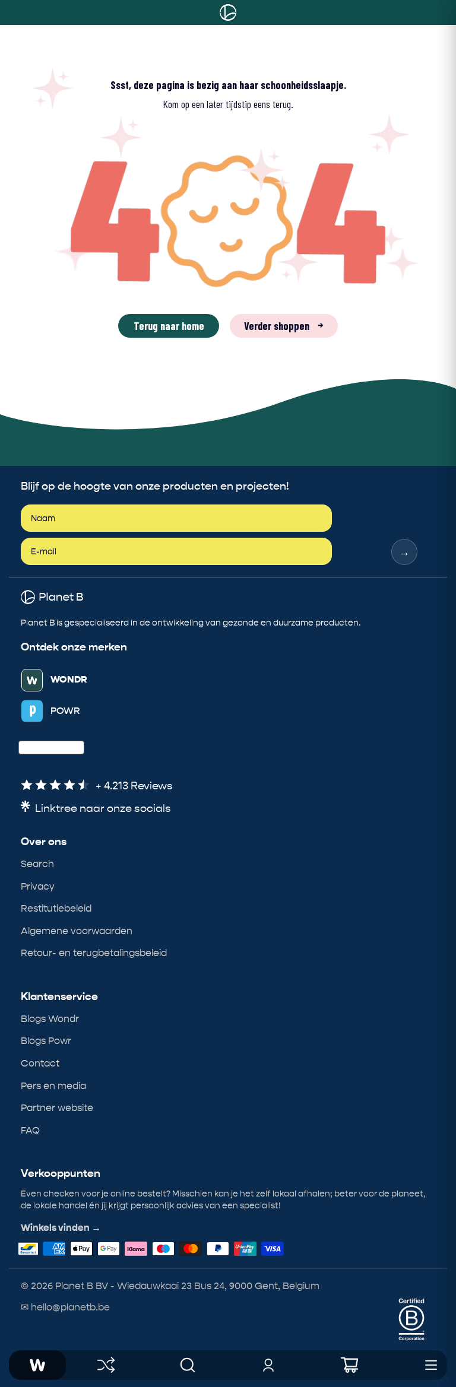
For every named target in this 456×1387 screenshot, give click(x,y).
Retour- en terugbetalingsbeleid (94, 952)
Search (37, 863)
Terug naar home (169, 325)
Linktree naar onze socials (103, 808)
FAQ (30, 1130)
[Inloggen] (269, 1365)
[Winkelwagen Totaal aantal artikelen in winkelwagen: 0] (350, 1365)
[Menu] (431, 1365)
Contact (40, 1063)
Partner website (57, 1107)
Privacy (38, 886)
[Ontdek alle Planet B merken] (106, 1365)
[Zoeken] (188, 1365)
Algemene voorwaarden (76, 931)
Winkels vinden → (61, 1228)
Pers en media (53, 1085)
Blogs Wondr (50, 1018)
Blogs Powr (46, 1040)
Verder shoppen (284, 325)
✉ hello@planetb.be (65, 1307)
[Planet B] (228, 12)
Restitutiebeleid (56, 908)
